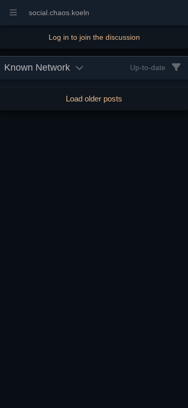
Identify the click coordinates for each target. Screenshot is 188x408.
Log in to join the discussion (94, 37)
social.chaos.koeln (59, 12)
